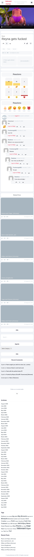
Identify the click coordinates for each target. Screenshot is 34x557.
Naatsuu (10, 139)
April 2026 (3, 412)
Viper (28, 528)
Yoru (7, 531)
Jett (19, 523)
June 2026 (4, 408)
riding (24, 526)
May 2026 (3, 410)
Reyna (3, 36)
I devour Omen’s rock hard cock (15, 368)
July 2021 (3, 474)
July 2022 (3, 452)
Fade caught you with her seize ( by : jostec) (18, 364)
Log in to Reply (11, 126)
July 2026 (3, 406)
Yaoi (4, 531)
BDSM (10, 516)
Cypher (16, 521)
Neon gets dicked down (8, 61)
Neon (28, 523)
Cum (13, 521)
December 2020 (5, 489)
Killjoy (23, 523)
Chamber (22, 518)
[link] (30, 43)
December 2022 (5, 443)
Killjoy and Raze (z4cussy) (10, 321)
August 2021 (4, 472)
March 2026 (4, 414)
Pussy (11, 526)
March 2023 (4, 436)
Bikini (4, 49)
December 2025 (5, 421)
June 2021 (4, 476)
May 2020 (3, 505)
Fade (25, 521)
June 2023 (4, 430)
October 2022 (4, 445)
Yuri (10, 531)
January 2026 (4, 419)
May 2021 (3, 478)
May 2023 (3, 432)
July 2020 (3, 500)
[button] (2, 2)
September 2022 (5, 447)
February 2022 (5, 461)
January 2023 (4, 441)
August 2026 (4, 403)
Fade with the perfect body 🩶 (14, 371)
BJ (32, 516)
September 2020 (5, 496)
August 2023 (4, 425)
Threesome (9, 528)
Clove (27, 518)
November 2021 (5, 467)
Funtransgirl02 (12, 130)
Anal (2, 516)
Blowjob (4, 518)
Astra (7, 516)
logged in (17, 115)
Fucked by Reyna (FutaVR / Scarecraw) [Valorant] (19, 374)
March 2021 (4, 483)
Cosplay (3, 521)
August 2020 (4, 498)
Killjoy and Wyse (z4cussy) (10, 256)
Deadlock (21, 521)
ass (5, 516)
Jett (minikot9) (24, 61)
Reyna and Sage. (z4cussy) (10, 213)
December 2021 (5, 465)
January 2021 (4, 487)
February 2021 (5, 485)
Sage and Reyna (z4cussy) (10, 299)
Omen (2, 526)
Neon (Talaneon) (14, 377)
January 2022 (4, 463)
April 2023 (3, 434)
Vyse (2, 531)
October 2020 (4, 494)
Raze (14, 526)
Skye (2, 528)
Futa (29, 521)
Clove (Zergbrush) (7, 278)
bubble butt (17, 518)
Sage (28, 526)
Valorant (14, 49)
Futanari (4, 523)
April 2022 (3, 456)
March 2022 (4, 458)
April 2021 (3, 480)
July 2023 (3, 428)
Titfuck (14, 528)
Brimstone (10, 518)
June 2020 (4, 502)
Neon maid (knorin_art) (9, 235)
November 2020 (5, 491)
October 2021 (4, 469)
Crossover (8, 521)
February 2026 (5, 417)
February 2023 (5, 439)
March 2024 (4, 423)
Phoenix (7, 526)
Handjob (15, 523)
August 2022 (4, 450)
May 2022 (3, 454)
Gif (11, 523)
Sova (5, 528)
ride (22, 526)
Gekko (8, 523)
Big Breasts (22, 516)
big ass (14, 516)
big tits (29, 516)
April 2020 (3, 507)
